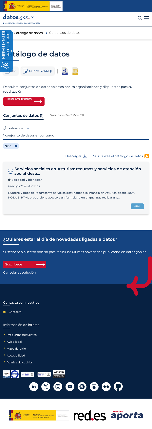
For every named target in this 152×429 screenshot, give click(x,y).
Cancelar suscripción (19, 272)
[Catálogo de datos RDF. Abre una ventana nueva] (64, 71)
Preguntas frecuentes (22, 335)
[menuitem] (21, 311)
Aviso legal (14, 341)
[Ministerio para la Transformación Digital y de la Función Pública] (33, 6)
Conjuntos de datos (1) (23, 115)
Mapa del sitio (16, 348)
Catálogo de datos (28, 33)
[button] (146, 18)
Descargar (73, 156)
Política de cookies (20, 362)
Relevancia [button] (16, 128)
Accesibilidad (16, 355)
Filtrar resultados (18, 99)
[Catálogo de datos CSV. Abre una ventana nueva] (75, 71)
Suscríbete (13, 264)
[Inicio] (22, 19)
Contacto (15, 312)
